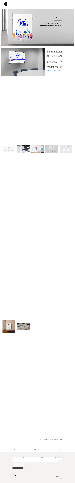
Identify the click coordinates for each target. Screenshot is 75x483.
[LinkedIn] (16, 475)
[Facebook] (13, 475)
